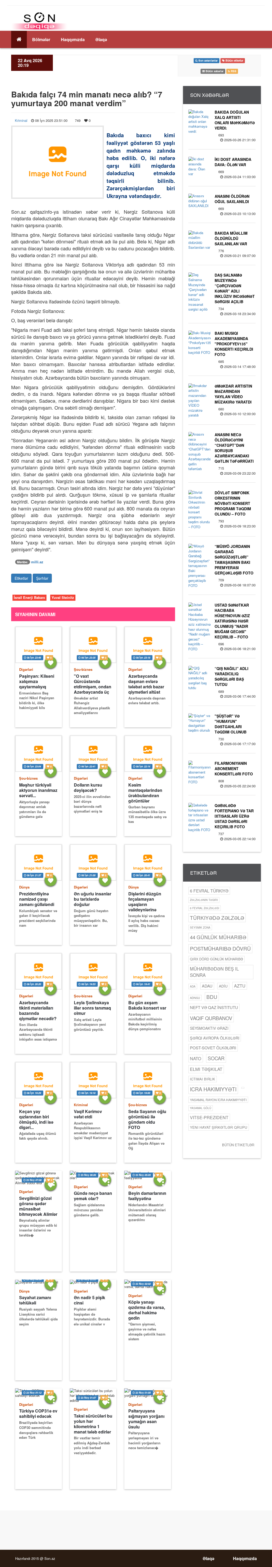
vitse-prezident (209, 1117)
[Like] (50, 662)
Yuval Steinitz (63, 597)
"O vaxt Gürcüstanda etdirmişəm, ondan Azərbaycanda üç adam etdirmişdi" (92, 683)
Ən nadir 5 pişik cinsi (89, 1300)
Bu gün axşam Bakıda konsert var (147, 1005)
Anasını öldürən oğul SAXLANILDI (232, 199)
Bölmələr (41, 39)
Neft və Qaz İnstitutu (214, 1007)
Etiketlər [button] (21, 578)
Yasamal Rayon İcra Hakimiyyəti (218, 1099)
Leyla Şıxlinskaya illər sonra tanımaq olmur (92, 1008)
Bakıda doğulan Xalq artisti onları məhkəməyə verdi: (235, 120)
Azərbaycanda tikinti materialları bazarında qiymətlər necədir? (38, 1010)
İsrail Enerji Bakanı (29, 597)
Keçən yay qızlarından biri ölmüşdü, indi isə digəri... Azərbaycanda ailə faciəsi (37, 1119)
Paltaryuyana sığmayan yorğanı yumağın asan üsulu (146, 1418)
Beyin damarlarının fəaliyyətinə (147, 1196)
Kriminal (21, 120)
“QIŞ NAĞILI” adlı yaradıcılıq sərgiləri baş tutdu (231, 676)
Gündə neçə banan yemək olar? (93, 1196)
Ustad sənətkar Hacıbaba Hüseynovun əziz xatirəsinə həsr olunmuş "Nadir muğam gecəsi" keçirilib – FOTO (232, 620)
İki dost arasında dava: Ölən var (233, 162)
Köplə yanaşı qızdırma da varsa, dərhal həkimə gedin (146, 1309)
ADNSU (195, 998)
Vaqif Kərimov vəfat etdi (88, 1114)
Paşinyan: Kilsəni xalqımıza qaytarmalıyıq (36, 681)
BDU (211, 996)
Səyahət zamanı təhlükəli (35, 1300)
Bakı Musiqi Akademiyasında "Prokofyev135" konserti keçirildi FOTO (234, 343)
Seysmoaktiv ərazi (209, 1028)
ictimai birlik (202, 1078)
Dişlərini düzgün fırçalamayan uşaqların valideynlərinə (144, 901)
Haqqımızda (73, 39)
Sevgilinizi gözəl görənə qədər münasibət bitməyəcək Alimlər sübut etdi (38, 1206)
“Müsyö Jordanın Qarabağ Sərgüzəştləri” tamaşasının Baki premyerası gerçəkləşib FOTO (234, 560)
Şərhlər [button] (42, 578)
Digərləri (26, 669)
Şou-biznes (83, 669)
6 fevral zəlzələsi (204, 908)
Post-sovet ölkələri (213, 1047)
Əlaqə (101, 39)
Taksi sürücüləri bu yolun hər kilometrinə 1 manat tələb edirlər (93, 1423)
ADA (193, 986)
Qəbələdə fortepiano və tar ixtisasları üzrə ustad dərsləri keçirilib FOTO (234, 816)
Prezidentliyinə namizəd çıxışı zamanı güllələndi (36, 899)
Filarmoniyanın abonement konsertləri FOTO (234, 768)
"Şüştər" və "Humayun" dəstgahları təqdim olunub (230, 724)
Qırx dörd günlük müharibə (216, 958)
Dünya (24, 887)
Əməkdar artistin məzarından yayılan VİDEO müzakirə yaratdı (233, 394)
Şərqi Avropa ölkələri (214, 1038)
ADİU (223, 986)
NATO (195, 1058)
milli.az (37, 561)
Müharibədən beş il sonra (214, 971)
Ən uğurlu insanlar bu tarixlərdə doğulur (92, 899)
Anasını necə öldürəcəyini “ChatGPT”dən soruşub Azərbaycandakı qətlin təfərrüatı (234, 448)
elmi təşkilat (206, 1069)
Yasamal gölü (200, 1108)
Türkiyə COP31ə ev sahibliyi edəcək (38, 1413)
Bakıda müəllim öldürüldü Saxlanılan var (231, 238)
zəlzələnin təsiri (204, 900)
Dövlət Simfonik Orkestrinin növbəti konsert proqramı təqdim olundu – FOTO (233, 503)
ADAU (207, 986)
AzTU (239, 986)
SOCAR (216, 1058)
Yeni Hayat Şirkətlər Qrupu (218, 1127)
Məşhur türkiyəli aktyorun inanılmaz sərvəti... (38, 790)
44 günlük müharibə (218, 937)
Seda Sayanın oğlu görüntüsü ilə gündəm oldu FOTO (147, 1119)
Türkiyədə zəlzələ (217, 917)
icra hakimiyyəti (213, 1089)
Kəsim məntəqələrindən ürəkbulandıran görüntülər (145, 792)
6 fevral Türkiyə (209, 891)
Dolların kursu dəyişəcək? (88, 787)
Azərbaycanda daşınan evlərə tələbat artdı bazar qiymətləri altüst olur (146, 683)
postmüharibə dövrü (220, 948)
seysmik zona (200, 927)
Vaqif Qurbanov (211, 1018)
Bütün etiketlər (238, 1144)
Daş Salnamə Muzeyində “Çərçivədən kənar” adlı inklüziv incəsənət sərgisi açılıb (235, 288)
